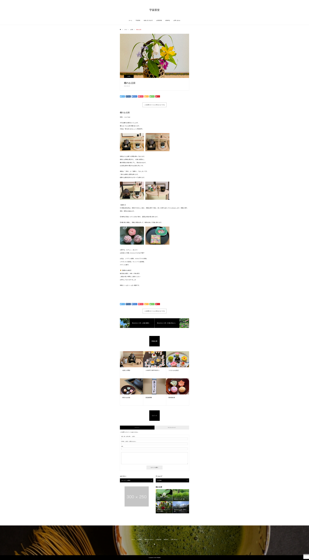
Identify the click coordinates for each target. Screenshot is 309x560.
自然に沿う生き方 (148, 20)
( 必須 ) (128, 436)
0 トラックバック (172, 427)
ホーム (130, 20)
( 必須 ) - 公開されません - (128, 441)
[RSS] (154, 544)
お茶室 (128, 76)
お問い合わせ (176, 20)
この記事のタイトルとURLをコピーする (154, 104)
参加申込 (167, 20)
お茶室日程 (159, 20)
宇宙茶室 (138, 20)
